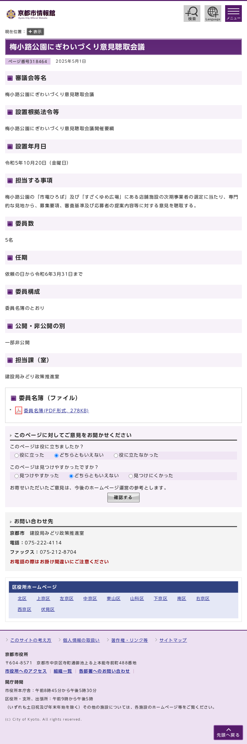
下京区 (161, 598)
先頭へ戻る (228, 735)
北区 (22, 598)
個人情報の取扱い (81, 640)
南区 (182, 598)
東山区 (114, 598)
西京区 (25, 609)
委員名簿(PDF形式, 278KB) (56, 410)
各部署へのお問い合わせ (104, 671)
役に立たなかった (139, 455)
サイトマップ (173, 640)
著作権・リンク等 (129, 640)
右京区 (203, 598)
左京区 (67, 598)
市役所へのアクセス (26, 671)
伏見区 (48, 609)
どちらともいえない (81, 455)
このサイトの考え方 (31, 640)
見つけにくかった (154, 475)
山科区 (137, 598)
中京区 (90, 598)
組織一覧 (63, 671)
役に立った (32, 455)
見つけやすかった (39, 475)
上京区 (43, 598)
